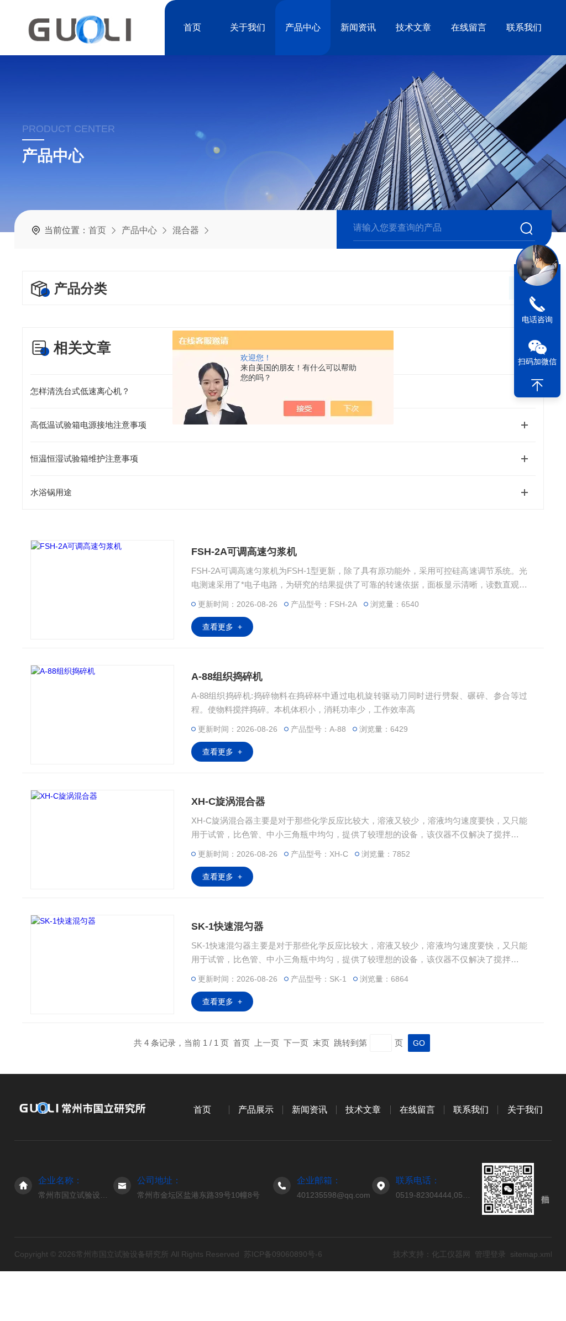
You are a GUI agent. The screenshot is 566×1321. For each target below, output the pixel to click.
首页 (192, 27)
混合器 (185, 230)
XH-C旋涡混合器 (228, 801)
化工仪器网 (450, 1254)
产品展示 (256, 1109)
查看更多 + (222, 626)
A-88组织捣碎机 (227, 676)
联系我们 (524, 27)
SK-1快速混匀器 (227, 926)
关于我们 (247, 27)
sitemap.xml (531, 1254)
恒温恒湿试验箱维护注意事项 (84, 458)
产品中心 (303, 27)
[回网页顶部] (537, 385)
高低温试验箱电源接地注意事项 (88, 424)
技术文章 (413, 27)
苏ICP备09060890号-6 (283, 1254)
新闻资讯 (358, 27)
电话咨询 (537, 319)
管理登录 (489, 1254)
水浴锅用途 (51, 492)
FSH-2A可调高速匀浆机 (244, 551)
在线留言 (468, 27)
